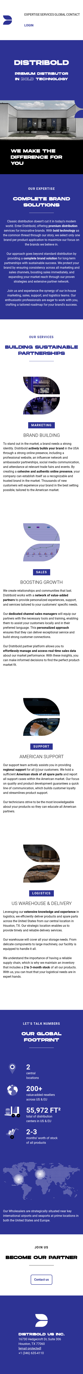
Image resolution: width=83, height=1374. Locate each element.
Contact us (41, 1279)
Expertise (32, 14)
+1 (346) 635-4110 (31, 1353)
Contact (73, 14)
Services (47, 14)
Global (60, 14)
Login (28, 25)
